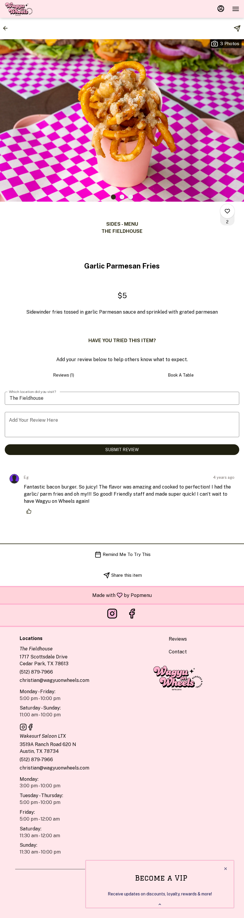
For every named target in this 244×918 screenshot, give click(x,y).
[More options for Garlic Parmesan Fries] (227, 211)
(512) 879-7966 (36, 672)
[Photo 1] (113, 197)
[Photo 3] (130, 197)
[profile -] (220, 8)
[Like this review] (30, 511)
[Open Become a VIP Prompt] (160, 904)
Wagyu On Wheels (177, 677)
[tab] (63, 375)
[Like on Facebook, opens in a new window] (131, 615)
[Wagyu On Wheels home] (31, 8)
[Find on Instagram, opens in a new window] (112, 615)
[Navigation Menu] (235, 9)
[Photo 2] (122, 197)
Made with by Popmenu (78, 595)
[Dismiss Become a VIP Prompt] (225, 868)
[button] (7, 28)
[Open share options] (237, 28)
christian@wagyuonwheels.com (54, 680)
